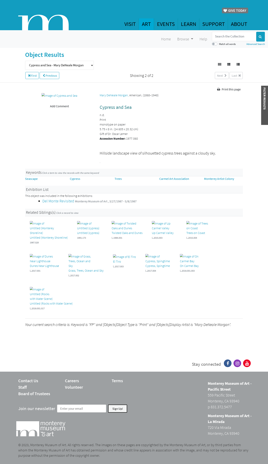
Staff (22, 387)
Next (220, 75)
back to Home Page (43, 22)
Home (166, 38)
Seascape (31, 179)
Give (236, 10)
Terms (117, 380)
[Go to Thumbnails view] (219, 64)
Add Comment (59, 106)
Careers (72, 380)
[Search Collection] (260, 37)
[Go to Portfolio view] (229, 64)
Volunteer (74, 387)
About (239, 23)
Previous (51, 75)
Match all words (227, 43)
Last (235, 75)
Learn (188, 23)
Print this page (231, 89)
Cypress (75, 179)
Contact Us (28, 380)
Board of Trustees (34, 393)
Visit (130, 23)
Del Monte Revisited (58, 200)
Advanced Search (255, 43)
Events (166, 23)
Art (146, 23)
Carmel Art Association (174, 179)
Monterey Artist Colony (219, 179)
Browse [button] (183, 38)
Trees (118, 179)
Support (213, 23)
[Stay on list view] (238, 64)
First (33, 75)
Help (203, 38)
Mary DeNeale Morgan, (114, 95)
